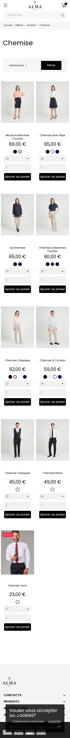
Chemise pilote (52, 473)
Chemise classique (17, 360)
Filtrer (51, 65)
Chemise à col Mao (52, 360)
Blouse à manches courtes (17, 137)
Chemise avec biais (52, 135)
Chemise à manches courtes (52, 249)
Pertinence (18, 65)
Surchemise (17, 248)
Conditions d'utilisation (28, 721)
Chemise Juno (17, 585)
